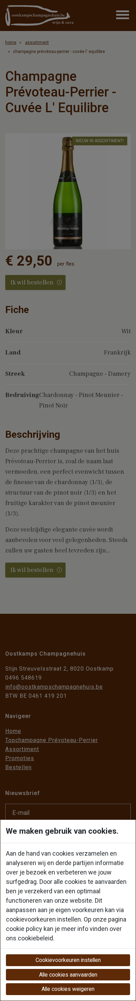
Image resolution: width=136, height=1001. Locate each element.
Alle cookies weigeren (68, 989)
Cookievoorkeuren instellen (68, 960)
